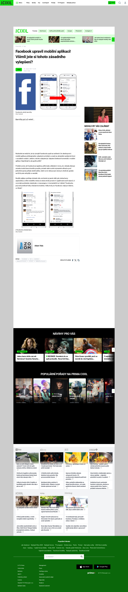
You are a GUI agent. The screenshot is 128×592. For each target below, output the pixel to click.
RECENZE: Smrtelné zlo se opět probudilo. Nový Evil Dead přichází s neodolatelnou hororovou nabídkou (58, 357)
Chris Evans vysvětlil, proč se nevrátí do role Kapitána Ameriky (86, 357)
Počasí (80, 545)
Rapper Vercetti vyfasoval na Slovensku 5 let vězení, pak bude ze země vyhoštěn (51, 519)
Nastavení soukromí (44, 585)
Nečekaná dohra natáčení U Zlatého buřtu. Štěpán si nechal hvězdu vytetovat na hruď (50, 484)
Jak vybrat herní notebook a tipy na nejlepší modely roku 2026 (102, 39)
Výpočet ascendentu (45, 551)
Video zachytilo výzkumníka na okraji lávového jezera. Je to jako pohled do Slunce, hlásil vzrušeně (76, 484)
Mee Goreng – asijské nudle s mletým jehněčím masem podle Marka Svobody (99, 466)
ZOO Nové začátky (101, 545)
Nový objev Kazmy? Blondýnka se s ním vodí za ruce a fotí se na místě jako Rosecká (51, 528)
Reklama (20, 571)
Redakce (41, 583)
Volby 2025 (51, 548)
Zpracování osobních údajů (46, 577)
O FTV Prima (21, 565)
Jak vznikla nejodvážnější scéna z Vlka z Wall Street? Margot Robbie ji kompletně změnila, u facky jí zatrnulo (27, 529)
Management (42, 565)
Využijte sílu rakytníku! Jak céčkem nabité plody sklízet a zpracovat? (76, 527)
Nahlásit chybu (21, 585)
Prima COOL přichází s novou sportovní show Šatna (105, 132)
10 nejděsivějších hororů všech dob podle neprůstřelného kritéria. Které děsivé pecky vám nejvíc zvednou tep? (68, 41)
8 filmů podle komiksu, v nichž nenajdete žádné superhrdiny (25, 518)
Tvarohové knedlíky (59, 551)
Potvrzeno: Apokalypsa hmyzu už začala (75, 465)
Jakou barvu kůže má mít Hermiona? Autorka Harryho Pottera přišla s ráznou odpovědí (27, 357)
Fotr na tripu (38, 396)
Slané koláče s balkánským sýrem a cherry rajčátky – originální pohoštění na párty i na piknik (100, 475)
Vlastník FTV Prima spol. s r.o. (25, 583)
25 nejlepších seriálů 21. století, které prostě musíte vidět (35, 39)
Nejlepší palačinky (72, 551)
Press (40, 568)
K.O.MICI (91, 396)
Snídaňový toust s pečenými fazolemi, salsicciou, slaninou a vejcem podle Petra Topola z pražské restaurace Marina (99, 485)
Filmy (27, 2)
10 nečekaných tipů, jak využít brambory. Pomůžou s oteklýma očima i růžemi (75, 519)
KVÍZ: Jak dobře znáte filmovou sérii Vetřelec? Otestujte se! (105, 159)
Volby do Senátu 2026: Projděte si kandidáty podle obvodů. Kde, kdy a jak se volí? (27, 484)
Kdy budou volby (89, 545)
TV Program (61, 2)
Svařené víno (60, 548)
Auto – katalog (27, 548)
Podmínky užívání (22, 577)
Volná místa (21, 568)
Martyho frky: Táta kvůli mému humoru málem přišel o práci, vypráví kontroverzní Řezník (50, 509)
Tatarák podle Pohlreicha (73, 548)
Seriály (34, 2)
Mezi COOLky (21, 396)
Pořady (53, 2)
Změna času (68, 545)
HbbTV (19, 574)
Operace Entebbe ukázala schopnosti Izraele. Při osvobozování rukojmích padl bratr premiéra (76, 476)
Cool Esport (45, 2)
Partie (75, 545)
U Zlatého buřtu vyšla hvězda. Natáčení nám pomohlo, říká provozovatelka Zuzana (50, 475)
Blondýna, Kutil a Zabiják (76, 397)
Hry (39, 2)
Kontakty (41, 574)
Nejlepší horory (49, 545)
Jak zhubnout (25, 545)
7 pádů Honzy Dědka (40, 548)
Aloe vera (86, 548)
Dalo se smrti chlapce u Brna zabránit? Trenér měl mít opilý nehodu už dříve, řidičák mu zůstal (27, 466)
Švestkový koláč (84, 551)
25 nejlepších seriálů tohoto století (27, 507)
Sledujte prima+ (71, 2)
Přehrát (20, 394)
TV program (59, 545)
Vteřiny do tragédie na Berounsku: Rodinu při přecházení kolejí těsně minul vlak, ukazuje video (27, 475)
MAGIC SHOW (57, 396)
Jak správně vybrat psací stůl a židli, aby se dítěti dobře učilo (75, 508)
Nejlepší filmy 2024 (37, 545)
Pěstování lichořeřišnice (97, 548)
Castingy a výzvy (43, 571)
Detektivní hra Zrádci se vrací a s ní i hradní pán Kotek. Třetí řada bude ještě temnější (51, 466)
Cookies (20, 580)
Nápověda (41, 580)
